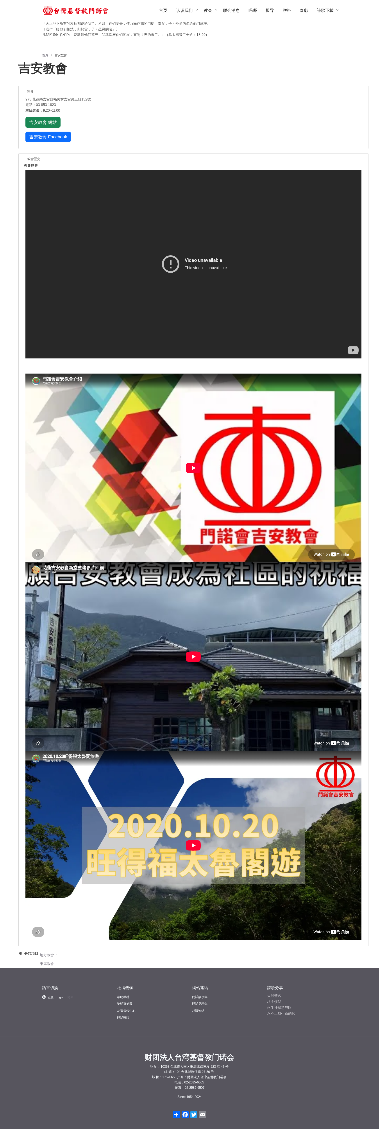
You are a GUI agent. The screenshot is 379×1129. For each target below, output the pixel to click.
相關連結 (198, 1011)
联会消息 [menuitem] (231, 10)
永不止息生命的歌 (281, 1013)
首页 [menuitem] (163, 10)
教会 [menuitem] (210, 14)
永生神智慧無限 (279, 1007)
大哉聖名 (274, 996)
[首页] (76, 10)
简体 (70, 997)
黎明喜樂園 (124, 1004)
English (60, 997)
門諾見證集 (199, 1004)
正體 (51, 997)
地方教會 (47, 955)
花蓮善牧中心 (126, 1011)
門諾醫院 (123, 1018)
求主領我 (274, 1002)
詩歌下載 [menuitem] (327, 14)
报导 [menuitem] (270, 10)
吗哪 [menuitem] (252, 10)
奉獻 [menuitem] (304, 10)
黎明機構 (123, 997)
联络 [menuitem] (287, 10)
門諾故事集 (199, 997)
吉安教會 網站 (43, 122)
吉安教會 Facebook (48, 136)
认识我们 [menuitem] (186, 14)
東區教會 (47, 964)
